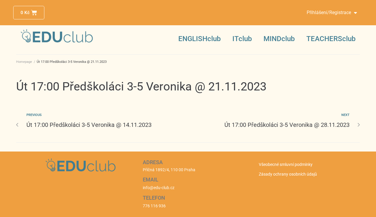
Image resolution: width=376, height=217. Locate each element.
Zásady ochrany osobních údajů (288, 174)
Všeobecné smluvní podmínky (286, 164)
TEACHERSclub (330, 39)
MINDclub (279, 39)
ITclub (242, 39)
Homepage (24, 62)
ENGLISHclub (199, 39)
